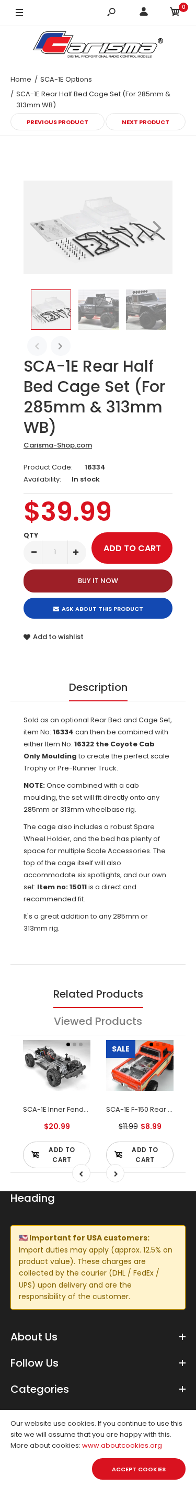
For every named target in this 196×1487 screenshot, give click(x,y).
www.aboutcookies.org (122, 1445)
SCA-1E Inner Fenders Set (65, 1109)
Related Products (98, 994)
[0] (175, 13)
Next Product (145, 122)
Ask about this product (102, 609)
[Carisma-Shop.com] (98, 46)
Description (98, 687)
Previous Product (57, 122)
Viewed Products (98, 1021)
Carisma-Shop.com (58, 445)
